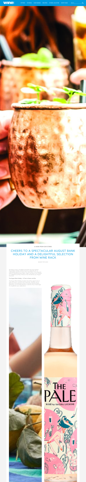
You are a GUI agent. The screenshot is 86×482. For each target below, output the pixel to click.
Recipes (45, 3)
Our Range (37, 3)
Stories (29, 3)
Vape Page (64, 3)
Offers (23, 3)
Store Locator (54, 3)
